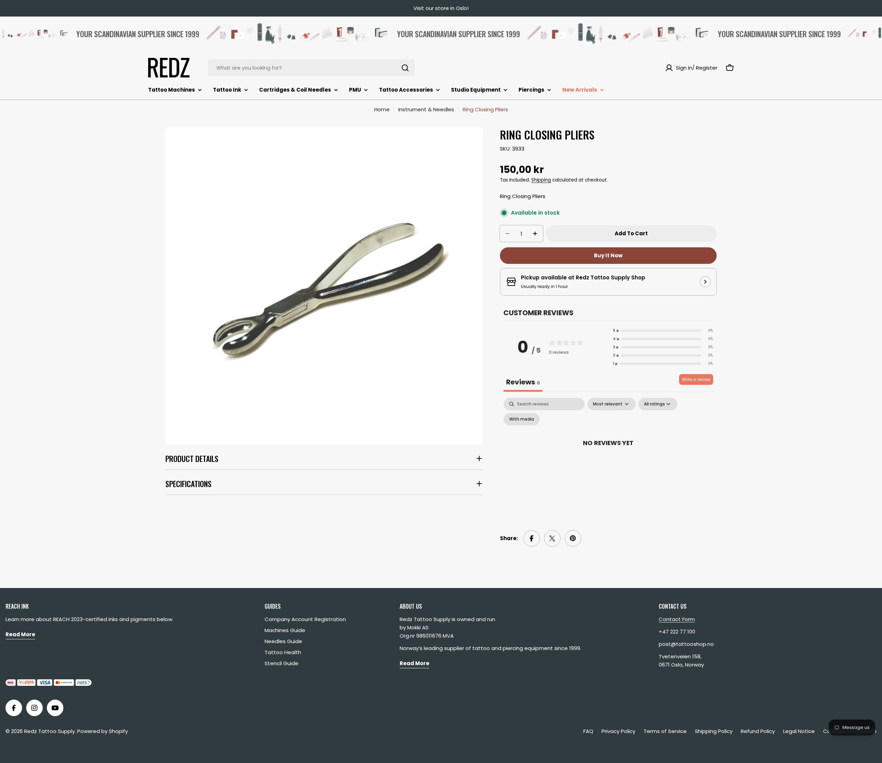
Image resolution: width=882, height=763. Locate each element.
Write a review (696, 379)
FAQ (588, 731)
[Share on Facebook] (531, 538)
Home (382, 109)
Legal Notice (799, 731)
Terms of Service (665, 731)
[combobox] (311, 68)
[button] (663, 331)
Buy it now (608, 255)
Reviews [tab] (523, 382)
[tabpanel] (608, 458)
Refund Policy (758, 731)
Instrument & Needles (426, 109)
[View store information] (705, 281)
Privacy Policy (618, 731)
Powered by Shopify (102, 731)
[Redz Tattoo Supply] (281, 34)
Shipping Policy (713, 731)
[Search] (405, 68)
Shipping (541, 180)
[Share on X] (552, 538)
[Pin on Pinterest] (573, 538)
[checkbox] (522, 419)
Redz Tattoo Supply (49, 731)
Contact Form (677, 619)
